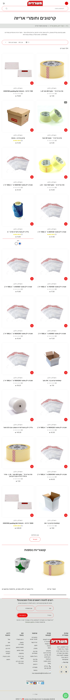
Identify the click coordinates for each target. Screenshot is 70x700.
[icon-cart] (4, 3)
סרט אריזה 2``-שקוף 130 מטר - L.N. (52, 185)
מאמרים (35, 667)
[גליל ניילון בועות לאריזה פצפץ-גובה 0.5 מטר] (18, 406)
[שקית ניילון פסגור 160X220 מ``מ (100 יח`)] (52, 406)
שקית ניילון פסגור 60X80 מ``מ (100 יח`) (18, 287)
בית (67, 26)
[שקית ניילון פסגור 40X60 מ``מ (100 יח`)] (52, 312)
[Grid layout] (26, 42)
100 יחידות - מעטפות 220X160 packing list (18, 91)
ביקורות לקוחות (8, 652)
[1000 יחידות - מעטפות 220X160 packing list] (18, 501)
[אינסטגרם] (61, 672)
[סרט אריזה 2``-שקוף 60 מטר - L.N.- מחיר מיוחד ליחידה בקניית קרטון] (18, 453)
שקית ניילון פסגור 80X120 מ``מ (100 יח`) (52, 232)
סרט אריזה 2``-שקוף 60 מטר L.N (52, 91)
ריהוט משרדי (20, 639)
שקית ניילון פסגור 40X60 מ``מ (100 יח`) (52, 333)
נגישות (35, 670)
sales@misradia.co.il (44, 673)
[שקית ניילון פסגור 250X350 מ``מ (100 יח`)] (52, 453)
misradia (46, 699)
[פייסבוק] (61, 667)
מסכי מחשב (20, 650)
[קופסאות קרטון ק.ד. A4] (52, 501)
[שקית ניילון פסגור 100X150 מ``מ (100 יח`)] (18, 163)
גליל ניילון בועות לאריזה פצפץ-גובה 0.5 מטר (18, 427)
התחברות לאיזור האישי (33, 638)
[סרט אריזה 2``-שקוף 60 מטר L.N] (52, 69)
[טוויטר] (66, 667)
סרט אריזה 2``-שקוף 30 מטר (52, 138)
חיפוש (8, 659)
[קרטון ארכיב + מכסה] (18, 116)
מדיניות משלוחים (34, 652)
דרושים (35, 664)
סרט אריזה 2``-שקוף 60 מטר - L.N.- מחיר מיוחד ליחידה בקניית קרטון (18, 475)
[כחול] (20, 243)
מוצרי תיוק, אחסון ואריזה (57, 26)
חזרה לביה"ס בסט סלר (20, 662)
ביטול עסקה (33, 656)
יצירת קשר (34, 642)
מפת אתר (34, 673)
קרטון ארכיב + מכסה (18, 138)
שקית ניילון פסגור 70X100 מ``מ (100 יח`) (52, 287)
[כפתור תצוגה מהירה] (65, 83)
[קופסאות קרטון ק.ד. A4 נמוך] (52, 359)
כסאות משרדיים (21, 643)
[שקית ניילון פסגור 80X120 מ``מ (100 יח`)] (52, 210)
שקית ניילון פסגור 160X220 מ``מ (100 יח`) (52, 427)
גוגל (9, 639)
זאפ (9, 642)
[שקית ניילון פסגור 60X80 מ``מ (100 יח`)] (18, 265)
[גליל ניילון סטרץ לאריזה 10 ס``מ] (18, 210)
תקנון (35, 645)
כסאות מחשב (20, 647)
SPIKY (18, 699)
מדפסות (21, 653)
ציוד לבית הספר (21, 657)
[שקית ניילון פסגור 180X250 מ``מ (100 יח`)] (18, 312)
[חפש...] (6, 8)
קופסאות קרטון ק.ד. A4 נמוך (52, 380)
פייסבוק (8, 645)
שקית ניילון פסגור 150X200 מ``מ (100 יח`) (18, 380)
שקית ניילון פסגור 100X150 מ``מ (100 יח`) (18, 185)
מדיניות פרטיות (35, 660)
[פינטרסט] (66, 672)
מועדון (35, 648)
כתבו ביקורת (6, 656)
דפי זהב (8, 648)
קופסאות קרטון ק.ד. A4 (52, 523)
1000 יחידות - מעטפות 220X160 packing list (18, 523)
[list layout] (29, 42)
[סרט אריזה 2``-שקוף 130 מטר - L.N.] (52, 163)
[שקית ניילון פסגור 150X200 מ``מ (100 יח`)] (18, 359)
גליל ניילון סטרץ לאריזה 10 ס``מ (18, 232)
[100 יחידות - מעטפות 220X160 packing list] (18, 69)
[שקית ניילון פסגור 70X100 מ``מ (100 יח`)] (52, 265)
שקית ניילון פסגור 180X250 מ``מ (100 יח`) (18, 333)
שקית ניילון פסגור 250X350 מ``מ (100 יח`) (52, 474)
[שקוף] (16, 243)
